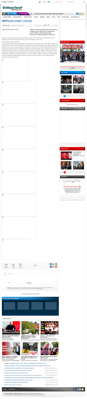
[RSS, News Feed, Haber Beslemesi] (82, 14)
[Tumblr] (51, 267)
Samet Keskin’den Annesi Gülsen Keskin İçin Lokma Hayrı (49, 13)
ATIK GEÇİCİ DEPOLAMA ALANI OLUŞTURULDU (18, 370)
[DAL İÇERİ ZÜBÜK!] (66, 165)
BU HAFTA (72, 104)
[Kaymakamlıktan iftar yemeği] (78, 79)
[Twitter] (6, 25)
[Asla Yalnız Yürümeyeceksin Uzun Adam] (66, 155)
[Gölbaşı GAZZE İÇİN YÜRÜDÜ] (66, 79)
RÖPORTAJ (64, 176)
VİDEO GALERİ (64, 148)
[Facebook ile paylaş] (77, 14)
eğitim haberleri (12, 389)
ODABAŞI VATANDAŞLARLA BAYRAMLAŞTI (16, 382)
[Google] (8, 25)
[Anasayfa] (4, 13)
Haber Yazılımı (37, 394)
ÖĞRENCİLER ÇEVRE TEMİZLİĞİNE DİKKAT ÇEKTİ (19, 380)
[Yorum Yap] (44, 25)
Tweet (35, 265)
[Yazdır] (49, 25)
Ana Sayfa (4, 1)
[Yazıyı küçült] (53, 25)
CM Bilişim (42, 394)
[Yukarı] (20, 265)
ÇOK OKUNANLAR (65, 100)
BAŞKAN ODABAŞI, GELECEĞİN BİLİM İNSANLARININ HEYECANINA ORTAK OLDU (27, 365)
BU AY (76, 104)
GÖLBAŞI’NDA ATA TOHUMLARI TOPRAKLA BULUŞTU (19, 368)
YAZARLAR (63, 108)
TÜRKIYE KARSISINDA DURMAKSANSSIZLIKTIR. (10, 338)
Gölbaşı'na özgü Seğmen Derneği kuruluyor (16, 373)
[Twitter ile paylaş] (80, 14)
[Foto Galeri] (12, 13)
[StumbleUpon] (56, 267)
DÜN (68, 104)
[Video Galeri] (23, 13)
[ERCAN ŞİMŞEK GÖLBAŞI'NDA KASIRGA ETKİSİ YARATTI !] (78, 165)
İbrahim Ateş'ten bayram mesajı (13, 384)
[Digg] (53, 267)
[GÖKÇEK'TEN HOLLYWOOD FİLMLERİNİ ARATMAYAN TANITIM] (78, 155)
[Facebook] (4, 25)
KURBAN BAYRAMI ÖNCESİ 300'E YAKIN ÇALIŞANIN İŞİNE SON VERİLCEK (25, 363)
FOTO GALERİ (64, 72)
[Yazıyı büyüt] (56, 25)
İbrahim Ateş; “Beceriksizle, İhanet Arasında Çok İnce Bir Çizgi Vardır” (23, 375)
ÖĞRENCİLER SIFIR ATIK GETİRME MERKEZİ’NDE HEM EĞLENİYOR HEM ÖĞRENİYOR (29, 377)
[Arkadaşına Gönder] (46, 25)
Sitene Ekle (11, 1)
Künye (5, 389)
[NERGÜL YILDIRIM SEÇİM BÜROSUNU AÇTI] (78, 89)
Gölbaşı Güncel (20, 25)
